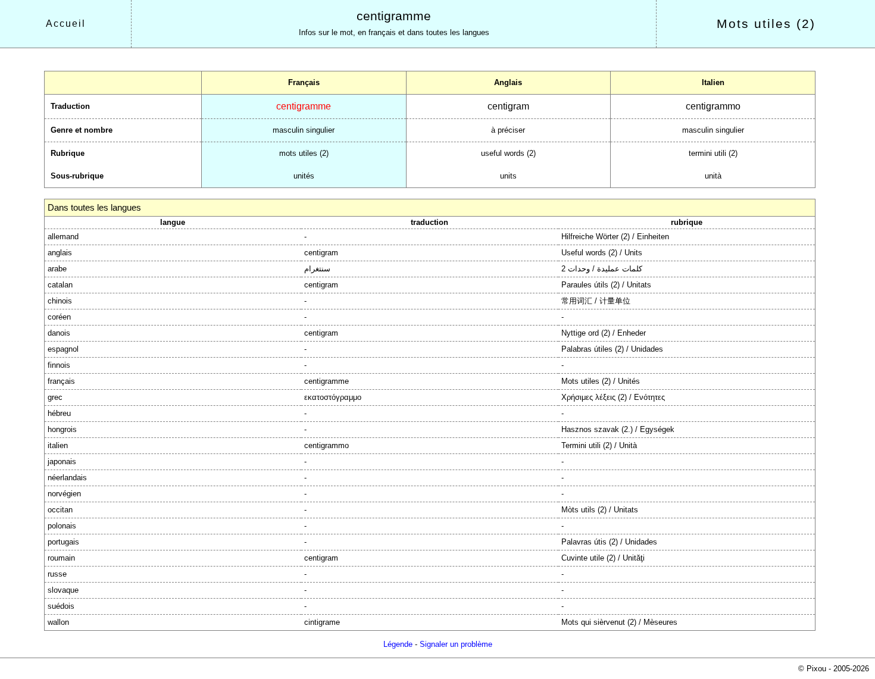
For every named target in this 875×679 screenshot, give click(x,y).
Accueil (66, 23)
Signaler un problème (456, 644)
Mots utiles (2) (766, 24)
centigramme (394, 16)
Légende (397, 644)
